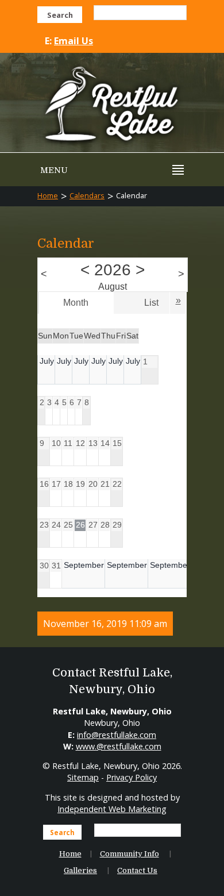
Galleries (80, 870)
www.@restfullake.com (118, 746)
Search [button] (60, 15)
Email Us (73, 40)
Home (47, 195)
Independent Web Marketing (112, 808)
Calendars (87, 195)
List (151, 302)
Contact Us (137, 870)
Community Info (129, 853)
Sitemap (83, 777)
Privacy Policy (131, 777)
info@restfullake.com (116, 734)
